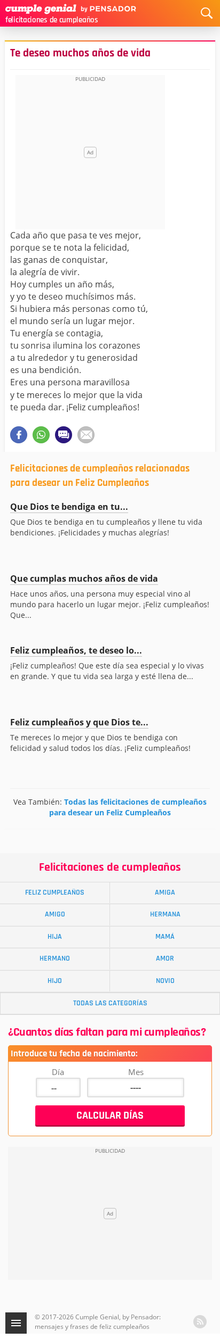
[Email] (86, 434)
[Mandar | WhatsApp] (41, 434)
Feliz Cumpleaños (54, 892)
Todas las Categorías (110, 1003)
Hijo (55, 981)
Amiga (165, 892)
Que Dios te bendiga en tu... (69, 507)
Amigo (55, 914)
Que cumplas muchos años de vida (84, 578)
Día (58, 1072)
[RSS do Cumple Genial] (200, 1321)
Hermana (165, 914)
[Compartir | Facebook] (18, 434)
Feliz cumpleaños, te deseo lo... (76, 650)
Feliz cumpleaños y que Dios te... (79, 722)
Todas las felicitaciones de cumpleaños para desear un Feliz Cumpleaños (128, 807)
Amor (165, 958)
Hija (55, 936)
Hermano (55, 958)
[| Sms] (63, 434)
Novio (165, 981)
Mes (136, 1072)
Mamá (165, 936)
